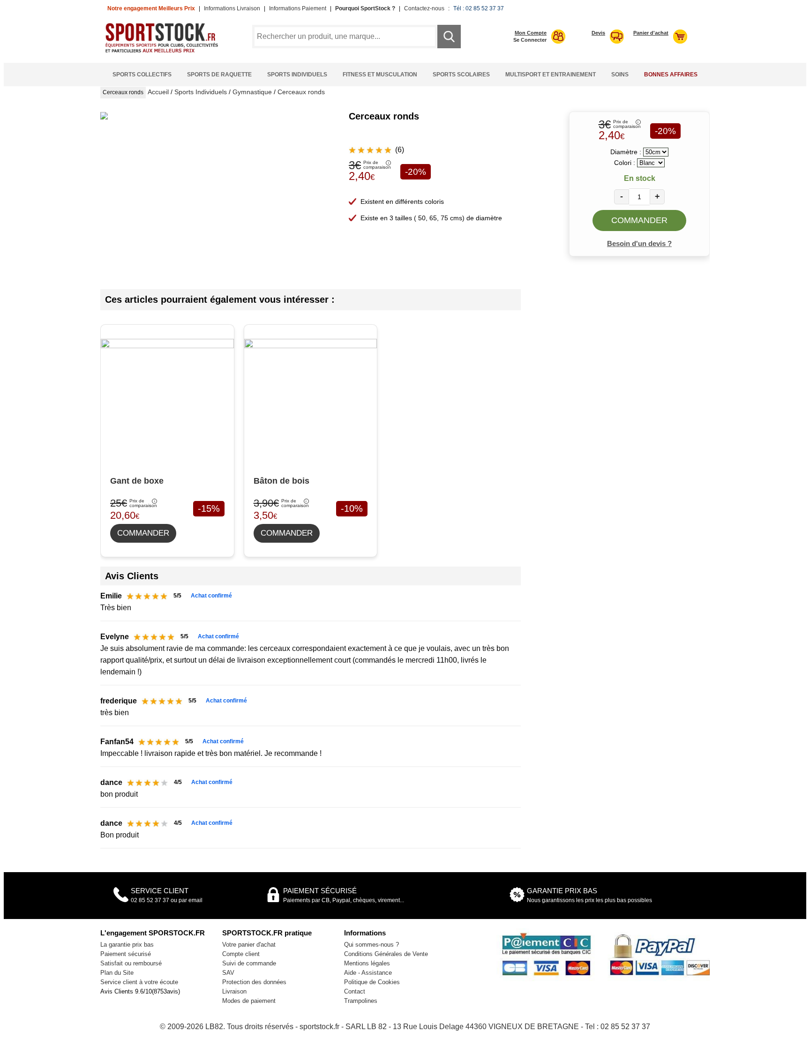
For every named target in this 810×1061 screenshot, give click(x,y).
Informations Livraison (232, 8)
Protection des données (254, 982)
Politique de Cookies (372, 982)
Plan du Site (117, 972)
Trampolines (360, 1000)
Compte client (241, 953)
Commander (639, 220)
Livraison (234, 991)
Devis (598, 33)
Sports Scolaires (461, 74)
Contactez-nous (424, 8)
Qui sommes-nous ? (371, 944)
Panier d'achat (650, 33)
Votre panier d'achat (249, 944)
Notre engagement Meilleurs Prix (151, 8)
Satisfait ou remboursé (131, 963)
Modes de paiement (249, 1000)
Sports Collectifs (142, 74)
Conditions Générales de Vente (386, 953)
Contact (354, 991)
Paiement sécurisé (125, 953)
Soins (620, 74)
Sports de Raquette (219, 74)
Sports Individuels (297, 74)
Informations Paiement (297, 8)
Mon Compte (531, 33)
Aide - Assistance (368, 972)
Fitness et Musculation (380, 74)
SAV (228, 972)
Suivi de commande (249, 963)
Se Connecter (530, 40)
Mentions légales (367, 963)
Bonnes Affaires (671, 74)
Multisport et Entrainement (550, 74)
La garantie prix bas (127, 944)
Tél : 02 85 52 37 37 (478, 8)
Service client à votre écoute (139, 982)
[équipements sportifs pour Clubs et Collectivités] (165, 51)
